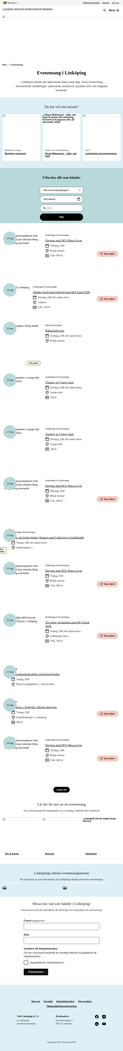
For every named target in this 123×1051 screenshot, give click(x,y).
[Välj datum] (78, 199)
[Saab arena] (4, 887)
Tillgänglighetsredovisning (61, 1006)
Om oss (115, 3)
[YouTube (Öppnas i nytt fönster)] (104, 1024)
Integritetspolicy (65, 1001)
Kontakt (105, 3)
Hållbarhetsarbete (91, 3)
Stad (26, 935)
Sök (61, 217)
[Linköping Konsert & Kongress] (65, 887)
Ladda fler (61, 789)
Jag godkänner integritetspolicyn (47, 962)
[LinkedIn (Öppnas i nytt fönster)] (97, 1024)
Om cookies (85, 1001)
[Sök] (104, 10)
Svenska (11, 3)
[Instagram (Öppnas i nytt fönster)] (104, 1017)
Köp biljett (109, 254)
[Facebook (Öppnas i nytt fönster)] (97, 1017)
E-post (34, 921)
